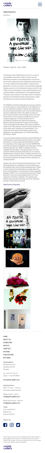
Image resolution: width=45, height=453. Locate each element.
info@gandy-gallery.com (11, 396)
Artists (6, 345)
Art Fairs (7, 358)
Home (5, 336)
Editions (6, 352)
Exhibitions (7, 342)
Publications (8, 355)
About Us (7, 339)
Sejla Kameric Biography (11, 184)
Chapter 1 (7, 349)
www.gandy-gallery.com (11, 380)
